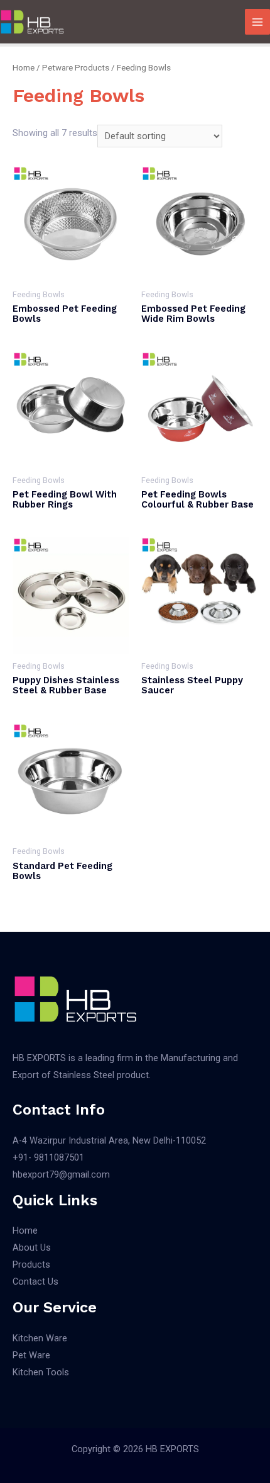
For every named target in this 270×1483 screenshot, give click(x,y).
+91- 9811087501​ (48, 1157)
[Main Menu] (257, 21)
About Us (32, 1247)
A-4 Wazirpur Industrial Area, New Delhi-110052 (109, 1140)
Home (24, 67)
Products (31, 1264)
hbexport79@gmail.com (61, 1174)
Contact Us (35, 1281)
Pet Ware (31, 1355)
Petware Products (75, 67)
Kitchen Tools (41, 1372)
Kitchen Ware (40, 1338)
